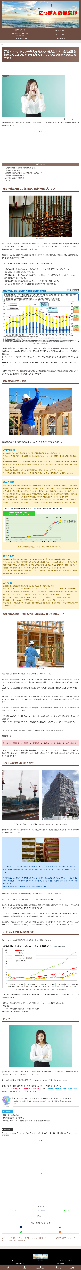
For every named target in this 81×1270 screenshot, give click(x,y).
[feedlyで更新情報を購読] (21, 1232)
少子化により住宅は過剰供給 (15, 178)
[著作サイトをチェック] (21, 1227)
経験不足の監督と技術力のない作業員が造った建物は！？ (24, 173)
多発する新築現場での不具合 (15, 175)
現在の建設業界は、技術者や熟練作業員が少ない (21, 168)
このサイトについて (20, 1264)
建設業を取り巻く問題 (13, 170)
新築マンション (73, 1133)
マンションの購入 (24, 1133)
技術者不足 (63, 1133)
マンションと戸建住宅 (10, 1133)
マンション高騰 (36, 1133)
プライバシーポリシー (67, 1261)
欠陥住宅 (6, 1136)
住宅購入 (45, 1133)
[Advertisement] (40, 68)
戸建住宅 (54, 1133)
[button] (40, 1216)
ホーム (14, 1261)
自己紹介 (40, 1261)
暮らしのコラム (8, 1129)
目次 (37, 164)
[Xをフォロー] (60, 1227)
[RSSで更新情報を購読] (60, 1232)
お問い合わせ (60, 1264)
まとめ (8, 181)
